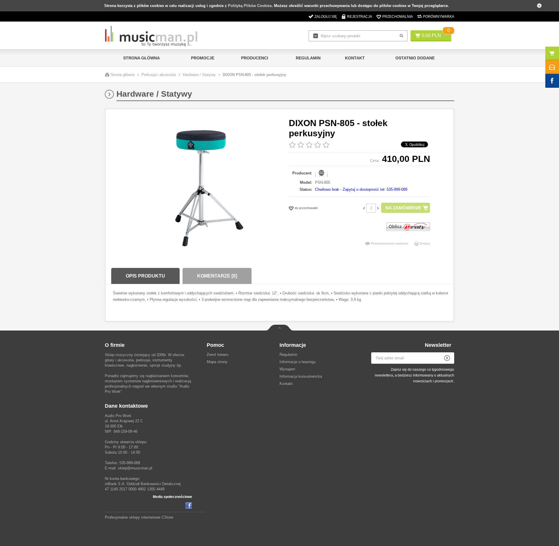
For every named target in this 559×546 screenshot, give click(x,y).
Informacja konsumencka (301, 376)
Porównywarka (438, 17)
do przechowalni (306, 208)
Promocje (202, 58)
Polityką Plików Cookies (250, 5)
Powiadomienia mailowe (389, 243)
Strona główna (141, 58)
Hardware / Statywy (199, 75)
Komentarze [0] (217, 275)
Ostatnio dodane (415, 58)
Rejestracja (359, 17)
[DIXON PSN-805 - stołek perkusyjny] (199, 188)
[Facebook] (188, 505)
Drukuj (425, 243)
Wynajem (287, 369)
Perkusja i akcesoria (158, 75)
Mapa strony (217, 362)
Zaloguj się (325, 17)
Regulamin (308, 58)
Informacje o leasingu (298, 362)
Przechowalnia (397, 17)
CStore (167, 517)
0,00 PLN (431, 35)
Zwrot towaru (217, 354)
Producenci (254, 58)
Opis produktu (145, 275)
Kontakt (355, 58)
